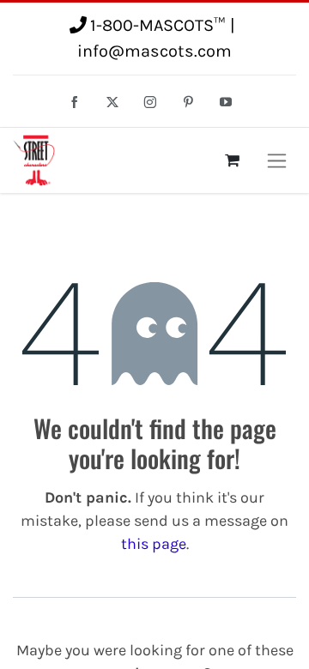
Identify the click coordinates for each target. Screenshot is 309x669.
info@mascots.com (154, 51)
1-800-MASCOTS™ (157, 25)
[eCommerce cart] (232, 160)
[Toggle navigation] (277, 160)
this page (153, 543)
